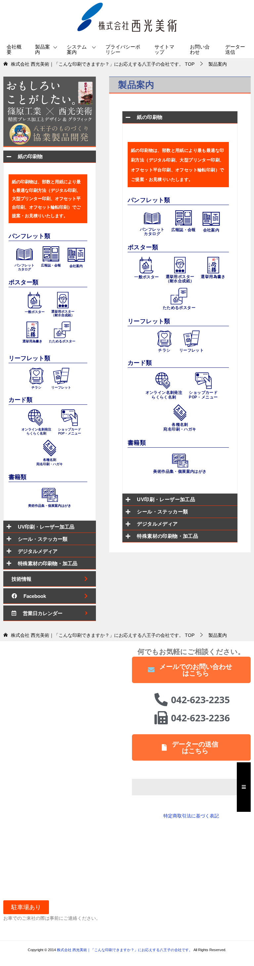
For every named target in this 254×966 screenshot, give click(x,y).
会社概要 (14, 49)
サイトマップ (164, 49)
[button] (26, 907)
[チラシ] (164, 338)
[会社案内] (211, 217)
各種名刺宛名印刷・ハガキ (179, 426)
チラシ (164, 350)
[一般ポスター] (146, 264)
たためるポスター (179, 307)
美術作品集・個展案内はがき (179, 471)
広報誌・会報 (183, 229)
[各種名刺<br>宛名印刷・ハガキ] (180, 412)
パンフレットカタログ (152, 231)
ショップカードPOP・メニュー (203, 394)
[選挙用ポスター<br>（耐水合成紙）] (180, 264)
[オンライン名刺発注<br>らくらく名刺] (163, 380)
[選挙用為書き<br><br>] (213, 264)
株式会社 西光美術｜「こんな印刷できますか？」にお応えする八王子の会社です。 (125, 950)
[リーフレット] (191, 338)
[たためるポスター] (179, 295)
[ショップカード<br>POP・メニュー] (203, 380)
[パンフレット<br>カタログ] (152, 217)
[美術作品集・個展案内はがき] (180, 460)
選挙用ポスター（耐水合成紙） (180, 278)
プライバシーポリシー (123, 49)
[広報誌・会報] (183, 217)
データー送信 (235, 49)
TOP (102, 64)
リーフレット (191, 350)
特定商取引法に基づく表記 (191, 815)
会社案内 (211, 230)
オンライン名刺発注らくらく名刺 (164, 394)
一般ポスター (146, 277)
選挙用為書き (213, 276)
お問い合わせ (200, 49)
